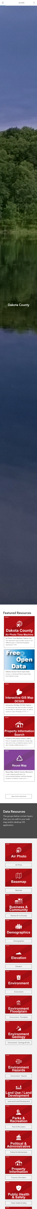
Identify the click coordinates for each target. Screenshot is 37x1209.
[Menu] (3, 3)
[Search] (34, 3)
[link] (19, 632)
